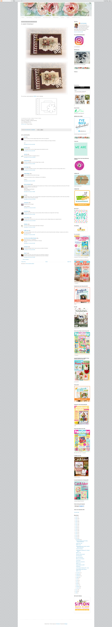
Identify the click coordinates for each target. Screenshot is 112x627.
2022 (76, 523)
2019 (76, 527)
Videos (68, 17)
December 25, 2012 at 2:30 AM (29, 214)
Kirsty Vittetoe (26, 217)
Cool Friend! (78, 560)
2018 (76, 529)
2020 (76, 526)
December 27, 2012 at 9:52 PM (29, 249)
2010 (76, 591)
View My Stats (76, 512)
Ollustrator (58, 623)
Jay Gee (25, 154)
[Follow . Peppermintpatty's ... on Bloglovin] (79, 506)
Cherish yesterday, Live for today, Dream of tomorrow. (82, 541)
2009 (76, 592)
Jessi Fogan (26, 167)
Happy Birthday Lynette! (80, 564)
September (78, 575)
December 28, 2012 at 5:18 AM (29, 257)
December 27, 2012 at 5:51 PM (29, 243)
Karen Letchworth (27, 184)
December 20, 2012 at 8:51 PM (29, 150)
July (77, 578)
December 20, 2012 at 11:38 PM (29, 157)
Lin (24, 195)
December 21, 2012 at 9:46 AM (29, 170)
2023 (76, 521)
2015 (76, 533)
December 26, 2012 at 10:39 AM (29, 220)
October (77, 574)
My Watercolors (47, 17)
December (78, 539)
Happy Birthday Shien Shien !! (81, 569)
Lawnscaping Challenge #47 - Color (82, 567)
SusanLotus (26, 202)
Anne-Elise (26, 211)
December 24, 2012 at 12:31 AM (29, 207)
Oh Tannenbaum (79, 555)
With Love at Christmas (80, 558)
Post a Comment (26, 259)
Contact (62, 17)
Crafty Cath (26, 230)
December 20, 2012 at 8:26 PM (29, 144)
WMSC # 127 (78, 563)
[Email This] (37, 129)
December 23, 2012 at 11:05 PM (29, 199)
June (77, 580)
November (78, 572)
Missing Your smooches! (80, 561)
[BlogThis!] (38, 129)
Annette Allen (26, 160)
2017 (76, 530)
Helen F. (25, 253)
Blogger (66, 623)
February (78, 586)
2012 (76, 538)
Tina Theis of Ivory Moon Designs (30, 238)
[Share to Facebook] (41, 129)
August (77, 577)
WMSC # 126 (78, 570)
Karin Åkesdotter (83, 23)
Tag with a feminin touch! (80, 554)
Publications (56, 17)
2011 (76, 589)
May (77, 581)
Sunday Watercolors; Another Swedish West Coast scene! (83, 547)
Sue (24, 137)
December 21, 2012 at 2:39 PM (29, 180)
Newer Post (23, 261)
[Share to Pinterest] (42, 129)
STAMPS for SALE (76, 17)
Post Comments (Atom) (30, 263)
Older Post (69, 261)
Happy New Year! (79, 543)
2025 (76, 518)
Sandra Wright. (26, 173)
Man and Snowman (79, 557)
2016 (76, 532)
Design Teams (37, 17)
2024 (76, 520)
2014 (76, 535)
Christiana (26, 246)
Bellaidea (25, 224)
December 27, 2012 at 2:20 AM (29, 234)
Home (22, 17)
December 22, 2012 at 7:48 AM (29, 191)
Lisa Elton (26, 147)
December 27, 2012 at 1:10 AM (29, 227)
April (77, 583)
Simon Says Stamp (23, 124)
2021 (76, 524)
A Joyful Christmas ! (79, 548)
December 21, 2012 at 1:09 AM (29, 163)
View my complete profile (78, 31)
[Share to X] (40, 129)
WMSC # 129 (78, 544)
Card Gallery (29, 17)
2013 (76, 536)
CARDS (34, 96)
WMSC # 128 (78, 552)
